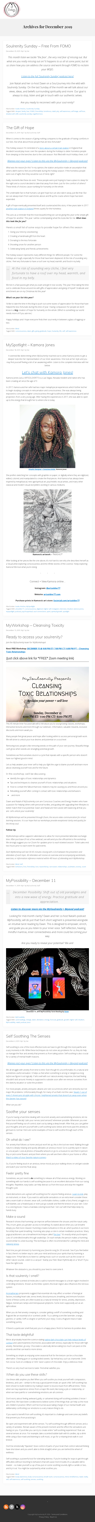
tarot (28, 1022)
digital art (40, 609)
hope (49, 331)
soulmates (71, 867)
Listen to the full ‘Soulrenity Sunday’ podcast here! (47, 76)
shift (16, 114)
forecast (53, 1020)
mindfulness (73, 1477)
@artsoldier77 (53, 588)
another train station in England (20, 208)
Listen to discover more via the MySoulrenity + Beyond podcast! (47, 909)
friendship (39, 111)
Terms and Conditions (59, 1514)
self (63, 331)
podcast (18, 611)
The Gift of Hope (20, 127)
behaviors (19, 867)
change (28, 1020)
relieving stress (12, 1244)
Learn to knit (77, 1194)
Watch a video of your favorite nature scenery (26, 1157)
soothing (40, 1479)
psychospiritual (27, 611)
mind (67, 1477)
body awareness (21, 1477)
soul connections (39, 611)
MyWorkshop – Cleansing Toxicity (35, 625)
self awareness (65, 111)
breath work (48, 1477)
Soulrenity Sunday (33, 109)
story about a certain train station (54, 148)
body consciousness (35, 1477)
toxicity (78, 867)
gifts (33, 331)
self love (82, 111)
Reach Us (53, 1517)
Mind (17, 328)
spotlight (66, 611)
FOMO (32, 111)
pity (57, 111)
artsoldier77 (19, 609)
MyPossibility (20, 1017)
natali (54, 111)
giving (37, 331)
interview (63, 609)
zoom (84, 867)
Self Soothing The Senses (28, 1036)
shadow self (10, 114)
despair (18, 111)
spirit (48, 611)
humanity (55, 331)
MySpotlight (30, 606)
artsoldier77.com (52, 594)
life (60, 331)
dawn (29, 331)
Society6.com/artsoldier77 (66, 600)
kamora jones (78, 609)
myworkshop (44, 867)
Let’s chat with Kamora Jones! (47, 372)
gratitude (43, 331)
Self (21, 864)
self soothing (25, 1479)
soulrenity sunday (25, 114)
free (24, 867)
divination (40, 1020)
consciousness (20, 331)
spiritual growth (56, 611)
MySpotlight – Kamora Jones (30, 344)
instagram (55, 609)
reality (86, 1477)
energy (46, 1020)
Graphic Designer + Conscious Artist (42, 469)
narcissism (53, 867)
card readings (20, 1020)
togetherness (38, 114)
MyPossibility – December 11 (31, 880)
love (37, 867)
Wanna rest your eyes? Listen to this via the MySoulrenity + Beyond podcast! (47, 161)
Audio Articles (20, 109)
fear (27, 111)
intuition (70, 609)
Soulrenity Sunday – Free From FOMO (38, 46)
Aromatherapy (12, 1293)
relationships (62, 867)
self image (74, 111)
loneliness (47, 111)
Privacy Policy (44, 1517)
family (24, 111)
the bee (57, 1234)
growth (66, 1020)
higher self (47, 609)
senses (33, 1479)
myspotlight (10, 611)
